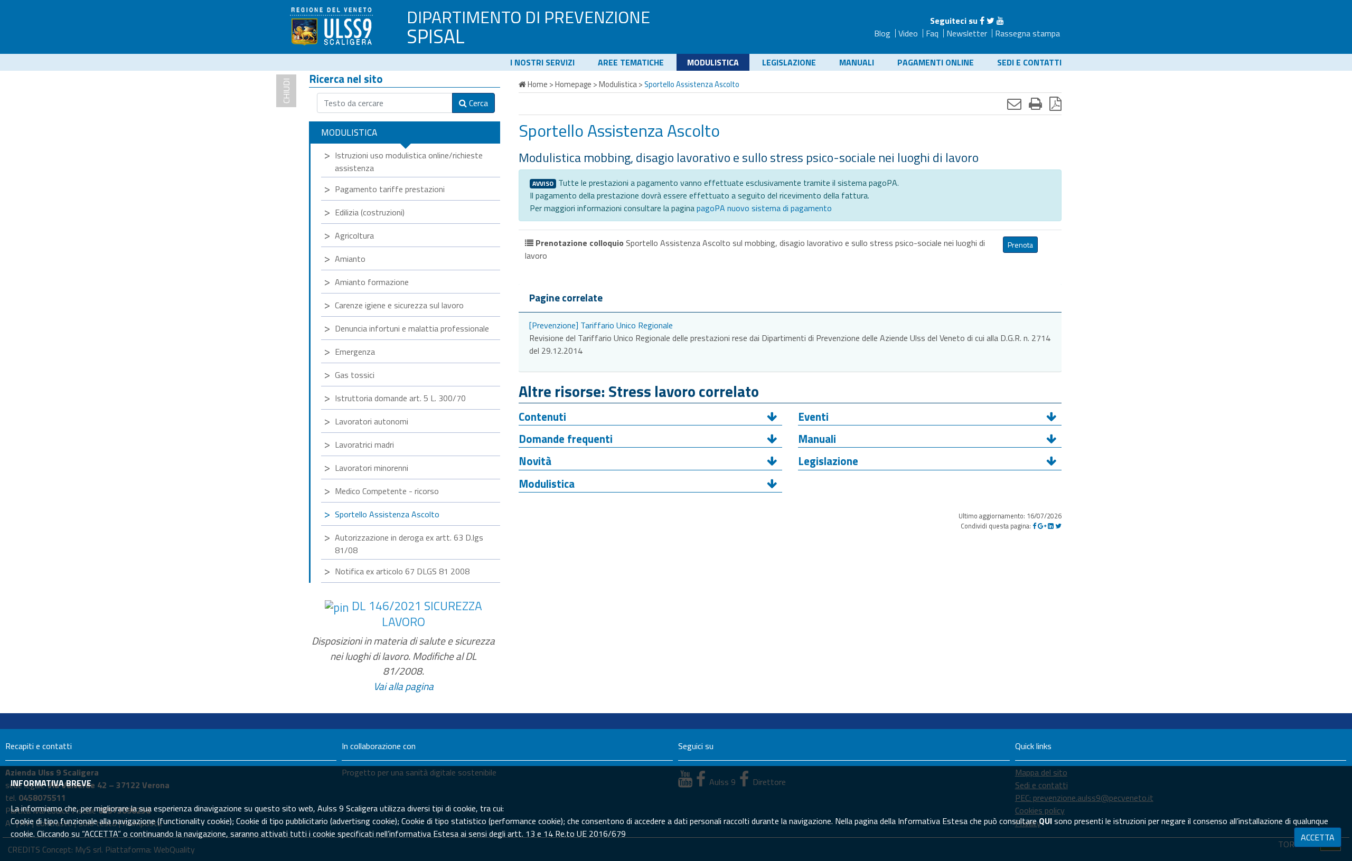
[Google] (1042, 526)
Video (908, 33)
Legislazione (789, 62)
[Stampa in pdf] (1055, 103)
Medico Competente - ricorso (387, 491)
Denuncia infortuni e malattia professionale (412, 328)
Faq (932, 33)
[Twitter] (990, 20)
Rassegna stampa (1027, 33)
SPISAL (436, 36)
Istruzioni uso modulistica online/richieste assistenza (409, 161)
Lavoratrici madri (364, 444)
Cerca (477, 103)
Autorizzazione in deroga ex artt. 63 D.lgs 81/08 (409, 543)
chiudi (286, 90)
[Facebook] (982, 20)
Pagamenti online (935, 62)
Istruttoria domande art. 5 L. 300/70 (400, 398)
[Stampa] (1035, 103)
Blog (882, 33)
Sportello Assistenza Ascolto (387, 514)
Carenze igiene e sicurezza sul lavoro (399, 305)
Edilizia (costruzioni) (370, 212)
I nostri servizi (542, 62)
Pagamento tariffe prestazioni (390, 189)
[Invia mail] (1014, 103)
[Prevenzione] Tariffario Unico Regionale (601, 325)
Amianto (350, 258)
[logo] (333, 26)
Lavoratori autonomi (371, 421)
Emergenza (355, 351)
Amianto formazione (372, 282)
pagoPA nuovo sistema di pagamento (764, 208)
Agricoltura (354, 235)
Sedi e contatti (1029, 62)
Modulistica (713, 62)
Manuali (856, 62)
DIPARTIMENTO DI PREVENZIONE (528, 17)
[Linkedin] (1051, 526)
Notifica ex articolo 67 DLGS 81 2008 (402, 571)
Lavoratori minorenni (371, 467)
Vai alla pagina (403, 686)
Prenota (1020, 244)
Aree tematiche (631, 62)
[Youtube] (1000, 20)
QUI (1045, 821)
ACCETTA (1318, 837)
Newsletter (966, 33)
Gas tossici (354, 374)
